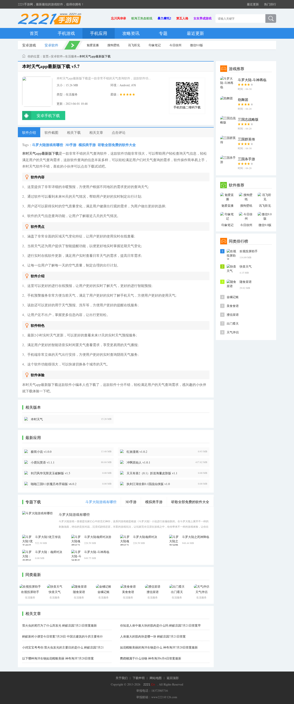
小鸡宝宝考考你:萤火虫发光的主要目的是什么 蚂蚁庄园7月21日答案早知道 (63, 647)
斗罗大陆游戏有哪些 (47, 144)
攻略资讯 (130, 33)
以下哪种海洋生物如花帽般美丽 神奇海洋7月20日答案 (58, 658)
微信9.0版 (196, 45)
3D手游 (70, 144)
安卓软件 (51, 45)
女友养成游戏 (202, 18)
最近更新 (253, 4)
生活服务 (71, 56)
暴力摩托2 (164, 18)
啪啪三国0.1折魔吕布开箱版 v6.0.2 (53, 484)
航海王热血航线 (141, 18)
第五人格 (182, 18)
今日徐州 (175, 45)
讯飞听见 (134, 45)
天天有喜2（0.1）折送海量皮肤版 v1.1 (152, 473)
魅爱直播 (93, 45)
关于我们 (122, 678)
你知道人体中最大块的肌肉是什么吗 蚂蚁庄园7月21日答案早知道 (160, 625)
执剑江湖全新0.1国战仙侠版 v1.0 (148, 484)
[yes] (270, 18)
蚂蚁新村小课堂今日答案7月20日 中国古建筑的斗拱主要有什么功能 (62, 636)
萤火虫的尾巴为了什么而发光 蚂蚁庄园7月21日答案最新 (59, 625)
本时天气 (37, 419)
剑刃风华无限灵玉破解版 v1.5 (50, 473)
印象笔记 (155, 45)
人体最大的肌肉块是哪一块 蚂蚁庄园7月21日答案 (153, 636)
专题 (163, 33)
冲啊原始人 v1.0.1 (138, 462)
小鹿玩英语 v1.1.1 (42, 462)
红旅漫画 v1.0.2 (137, 452)
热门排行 (270, 4)
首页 (34, 33)
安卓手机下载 (48, 115)
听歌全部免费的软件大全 (117, 144)
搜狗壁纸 (113, 45)
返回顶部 (173, 678)
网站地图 (156, 678)
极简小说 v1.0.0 (41, 452)
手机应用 (98, 33)
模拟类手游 (87, 144)
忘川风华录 (118, 18)
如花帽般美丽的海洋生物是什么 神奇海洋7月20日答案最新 (159, 647)
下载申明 (139, 678)
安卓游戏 (29, 45)
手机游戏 (66, 33)
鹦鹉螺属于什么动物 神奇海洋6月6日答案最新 (150, 658)
